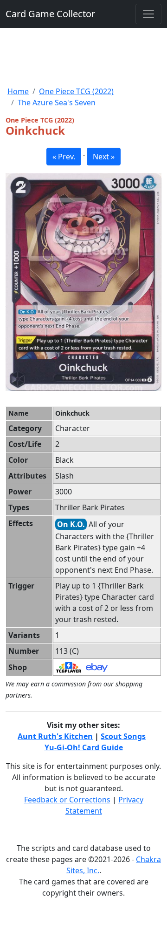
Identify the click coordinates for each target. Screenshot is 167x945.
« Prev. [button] (63, 156)
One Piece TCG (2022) (76, 91)
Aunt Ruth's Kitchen (55, 736)
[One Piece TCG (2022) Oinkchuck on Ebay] (96, 667)
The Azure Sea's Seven (57, 102)
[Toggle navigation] (148, 14)
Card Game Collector (50, 13)
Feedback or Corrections (67, 799)
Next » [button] (104, 156)
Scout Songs (123, 736)
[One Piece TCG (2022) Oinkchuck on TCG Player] (68, 667)
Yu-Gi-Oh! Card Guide (84, 747)
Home (18, 91)
